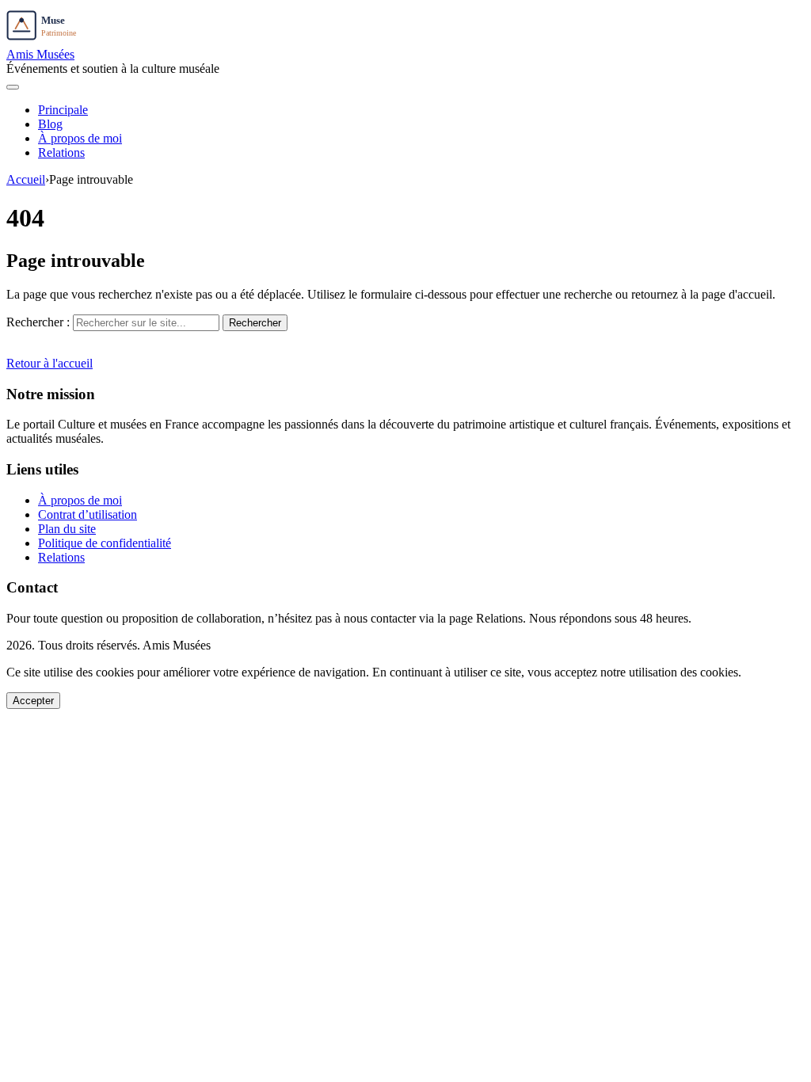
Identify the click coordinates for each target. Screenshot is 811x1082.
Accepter (33, 701)
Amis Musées (40, 54)
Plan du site (67, 528)
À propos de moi (80, 138)
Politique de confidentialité (104, 543)
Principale (63, 109)
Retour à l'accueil (49, 363)
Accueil (25, 179)
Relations (61, 152)
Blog (50, 124)
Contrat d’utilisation (87, 514)
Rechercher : (38, 322)
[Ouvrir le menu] (12, 87)
